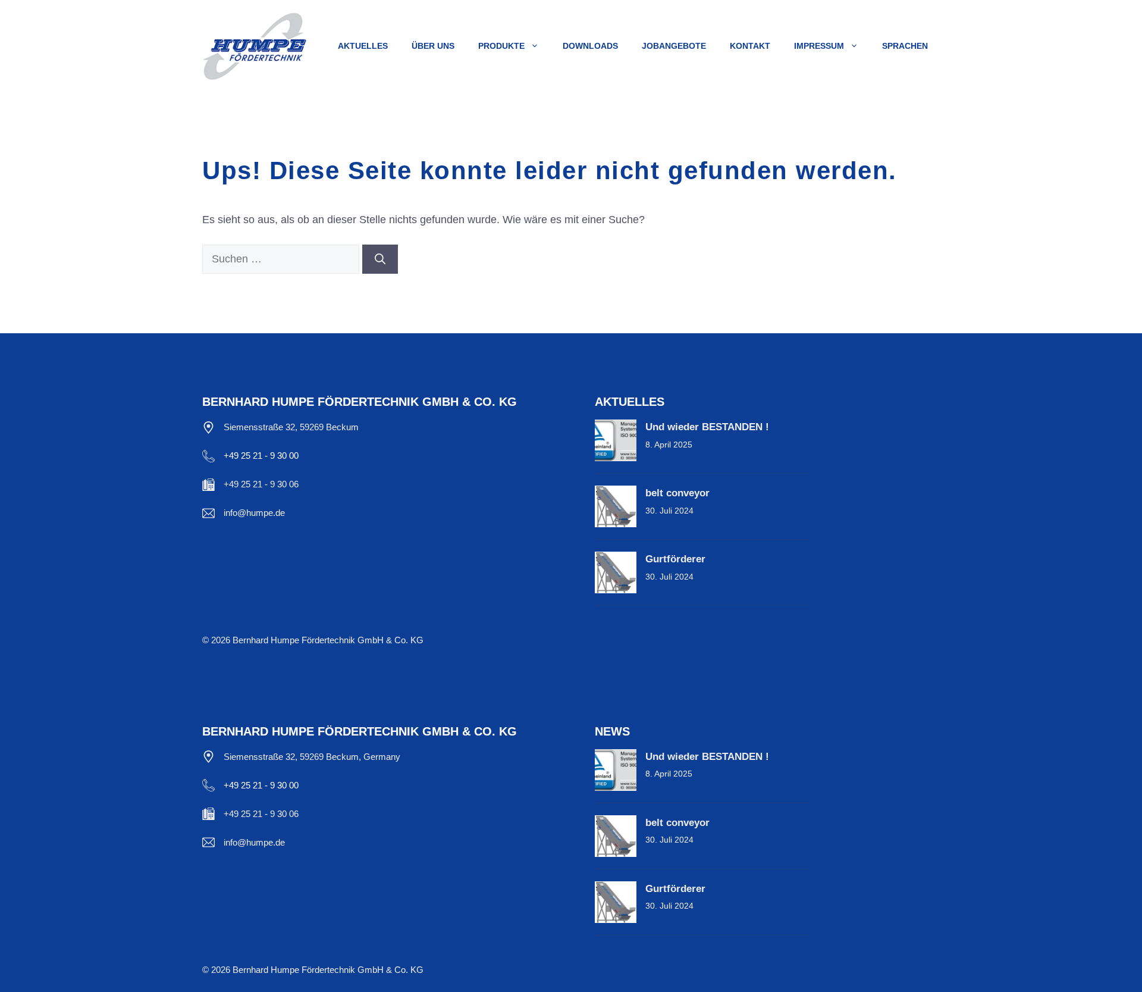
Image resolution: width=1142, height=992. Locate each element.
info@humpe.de (254, 513)
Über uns (433, 46)
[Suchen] (380, 259)
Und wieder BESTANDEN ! (707, 427)
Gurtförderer (675, 559)
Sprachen (905, 46)
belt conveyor (677, 493)
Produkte (501, 46)
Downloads (590, 46)
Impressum (819, 46)
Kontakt (750, 46)
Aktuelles (363, 46)
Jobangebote (674, 46)
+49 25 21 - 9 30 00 (261, 455)
